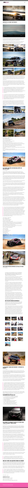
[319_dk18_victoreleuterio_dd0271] (20, 325)
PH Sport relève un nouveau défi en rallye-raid (12, 168)
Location (6, 369)
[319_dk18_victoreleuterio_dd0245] (20, 330)
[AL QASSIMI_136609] (7, 320)
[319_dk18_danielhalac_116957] (7, 325)
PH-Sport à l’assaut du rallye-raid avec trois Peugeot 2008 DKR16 (13, 423)
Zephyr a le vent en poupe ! (10, 22)
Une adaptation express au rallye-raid (13, 266)
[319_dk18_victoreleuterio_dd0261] (20, 320)
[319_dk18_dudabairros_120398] (14, 330)
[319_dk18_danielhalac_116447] (14, 320)
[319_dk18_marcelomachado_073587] (7, 330)
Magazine (6, 23)
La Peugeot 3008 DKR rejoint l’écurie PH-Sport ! (13, 368)
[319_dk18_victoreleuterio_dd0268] (14, 325)
